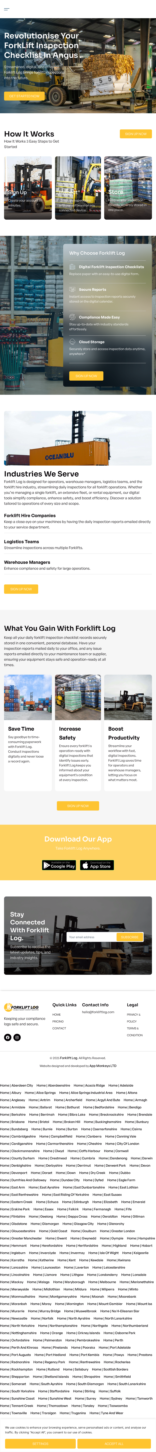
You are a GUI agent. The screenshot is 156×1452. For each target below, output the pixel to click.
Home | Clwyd (53, 1151)
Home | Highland (114, 1246)
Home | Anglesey (12, 1100)
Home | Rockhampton (16, 1369)
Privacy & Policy (134, 1018)
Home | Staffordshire (53, 1391)
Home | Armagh (135, 1100)
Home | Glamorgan (45, 1224)
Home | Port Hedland (50, 1355)
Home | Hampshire (141, 1238)
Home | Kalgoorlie (135, 1253)
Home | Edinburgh (75, 1202)
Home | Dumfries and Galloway (23, 1180)
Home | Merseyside (14, 1289)
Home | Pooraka (83, 1347)
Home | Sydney (111, 1398)
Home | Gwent (56, 1238)
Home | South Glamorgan (85, 1384)
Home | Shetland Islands (51, 1377)
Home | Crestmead (52, 1158)
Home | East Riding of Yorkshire (65, 1195)
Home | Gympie (111, 1238)
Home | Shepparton (14, 1377)
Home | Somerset (13, 1384)
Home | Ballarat (40, 1107)
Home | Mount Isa (139, 1304)
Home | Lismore (45, 1275)
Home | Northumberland (130, 1326)
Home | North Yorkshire (17, 1326)
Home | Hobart (141, 1246)
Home (56, 1014)
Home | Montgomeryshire (58, 1296)
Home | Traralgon (43, 1413)
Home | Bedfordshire (98, 1107)
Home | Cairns (131, 1129)
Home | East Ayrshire (44, 1187)
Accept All (114, 1444)
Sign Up (17, 192)
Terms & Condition (135, 1032)
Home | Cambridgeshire (18, 1136)
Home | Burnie (41, 1129)
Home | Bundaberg (14, 1129)
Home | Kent (66, 1260)
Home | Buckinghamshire (102, 1122)
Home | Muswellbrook (80, 1311)
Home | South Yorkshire (17, 1391)
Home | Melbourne (102, 1282)
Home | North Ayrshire (73, 1318)
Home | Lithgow (71, 1275)
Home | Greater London (117, 1231)
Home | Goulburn (83, 1231)
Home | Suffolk (110, 1391)
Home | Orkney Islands (83, 1333)
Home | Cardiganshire (16, 1144)
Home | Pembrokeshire (82, 1340)
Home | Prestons (140, 1355)
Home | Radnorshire (15, 1362)
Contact (59, 1028)
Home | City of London (122, 1144)
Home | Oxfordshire (14, 1340)
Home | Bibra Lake (71, 1114)
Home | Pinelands (55, 1347)
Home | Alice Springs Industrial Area (86, 1093)
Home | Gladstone (13, 1224)
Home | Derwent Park (110, 1165)
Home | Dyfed (93, 1180)
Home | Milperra (102, 1289)
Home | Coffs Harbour (84, 1151)
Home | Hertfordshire (82, 1246)
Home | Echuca (47, 1202)
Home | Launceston (45, 1267)
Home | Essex (44, 1209)
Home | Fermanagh (96, 1209)
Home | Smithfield (117, 1377)
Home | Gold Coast (53, 1231)
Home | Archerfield (68, 1100)
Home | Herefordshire (46, 1246)
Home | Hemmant (13, 1246)
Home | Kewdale (91, 1260)
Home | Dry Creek (92, 1173)
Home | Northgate (94, 1326)
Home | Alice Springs (40, 1093)
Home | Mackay (11, 1282)
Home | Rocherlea (117, 1362)
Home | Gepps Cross (71, 1216)
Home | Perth (113, 1340)
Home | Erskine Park (15, 1209)
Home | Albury (10, 1093)
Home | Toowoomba (113, 1406)
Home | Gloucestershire (17, 1231)
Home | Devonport (13, 1173)
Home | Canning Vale (120, 1136)
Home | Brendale (139, 1114)
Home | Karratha (12, 1260)
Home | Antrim (39, 1100)
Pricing (58, 1021)
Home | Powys (113, 1355)
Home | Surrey (85, 1398)
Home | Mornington (69, 1304)
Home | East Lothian (123, 1187)
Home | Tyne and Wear (106, 1413)
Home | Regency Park (49, 1362)
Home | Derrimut (78, 1165)
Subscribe (130, 937)
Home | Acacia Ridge (89, 1085)
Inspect (68, 192)
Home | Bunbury (137, 1122)
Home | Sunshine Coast (17, 1398)
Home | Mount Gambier (104, 1304)
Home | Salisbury (75, 1369)
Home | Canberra (89, 1136)
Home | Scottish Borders (110, 1369)
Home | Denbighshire (15, 1165)
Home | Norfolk (42, 1318)
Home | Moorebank (122, 1296)
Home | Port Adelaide (115, 1347)
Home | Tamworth (139, 1398)
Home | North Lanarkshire (113, 1318)
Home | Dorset (41, 1173)
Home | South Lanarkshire (126, 1384)
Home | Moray (40, 1304)
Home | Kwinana (119, 1260)
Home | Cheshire (89, 1144)
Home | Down (66, 1173)
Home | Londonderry (102, 1275)
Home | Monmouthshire (17, 1296)
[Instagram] (17, 1037)
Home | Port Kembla (84, 1355)
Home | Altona (126, 1093)
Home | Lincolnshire (14, 1275)
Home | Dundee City (65, 1180)
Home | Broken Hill (66, 1122)
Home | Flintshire (12, 1216)
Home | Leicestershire (108, 1267)
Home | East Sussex (107, 1195)
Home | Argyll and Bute (103, 1100)
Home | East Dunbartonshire (84, 1187)
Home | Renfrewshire (84, 1362)
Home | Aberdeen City (16, 1085)
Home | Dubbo (119, 1173)
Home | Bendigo (129, 1107)
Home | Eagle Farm (121, 1180)
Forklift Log (68, 1058)
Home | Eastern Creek (16, 1202)
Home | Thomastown (52, 1406)
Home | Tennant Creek (16, 1406)
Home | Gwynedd (83, 1238)
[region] (78, 1435)
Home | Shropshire (86, 1377)
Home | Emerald (133, 1202)
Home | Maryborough (69, 1282)
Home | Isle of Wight (103, 1253)
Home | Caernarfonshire (99, 1129)
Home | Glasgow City (78, 1224)
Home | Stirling (84, 1391)
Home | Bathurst (67, 1107)
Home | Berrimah (41, 1114)
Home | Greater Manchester (21, 1238)
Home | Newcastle (13, 1318)
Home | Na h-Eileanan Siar (119, 1311)
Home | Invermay (72, 1253)
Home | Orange (51, 1333)
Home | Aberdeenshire (53, 1085)
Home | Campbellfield (55, 1136)
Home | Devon (140, 1165)
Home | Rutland (48, 1369)
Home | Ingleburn (12, 1253)
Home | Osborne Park (119, 1333)
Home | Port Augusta (15, 1355)
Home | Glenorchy (110, 1224)
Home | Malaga (38, 1282)
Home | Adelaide (120, 1085)
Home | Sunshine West (54, 1398)
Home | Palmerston (47, 1340)
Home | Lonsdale (133, 1275)
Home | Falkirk (68, 1209)
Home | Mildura (75, 1289)
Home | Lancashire (14, 1267)
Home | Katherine (41, 1260)
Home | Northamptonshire (57, 1326)
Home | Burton (67, 1129)
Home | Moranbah (13, 1304)
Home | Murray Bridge (44, 1311)
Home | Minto (128, 1289)
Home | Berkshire (13, 1114)
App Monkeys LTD (102, 1066)
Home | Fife (123, 1209)
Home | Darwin (142, 1158)
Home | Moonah (92, 1296)
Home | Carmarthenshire (54, 1144)
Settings (40, 1444)
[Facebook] (7, 1037)
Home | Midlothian (46, 1289)
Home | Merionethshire (137, 1282)
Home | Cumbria (82, 1158)
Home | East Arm (12, 1187)
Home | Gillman (132, 1216)
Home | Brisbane (12, 1122)
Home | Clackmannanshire (20, 1151)
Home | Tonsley (83, 1406)
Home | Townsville (13, 1413)
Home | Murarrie (12, 1311)
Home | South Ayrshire (46, 1384)
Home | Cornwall (116, 1151)
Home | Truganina (73, 1413)
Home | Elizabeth (105, 1202)
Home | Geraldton (104, 1216)
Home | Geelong (41, 1216)
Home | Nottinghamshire (18, 1333)
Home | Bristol (38, 1122)
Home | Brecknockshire (106, 1114)
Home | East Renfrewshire (19, 1195)
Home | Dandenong (113, 1158)
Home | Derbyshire (48, 1165)
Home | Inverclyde (42, 1253)
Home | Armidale (12, 1107)
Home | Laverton (76, 1267)
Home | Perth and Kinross (19, 1347)
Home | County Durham (17, 1158)
